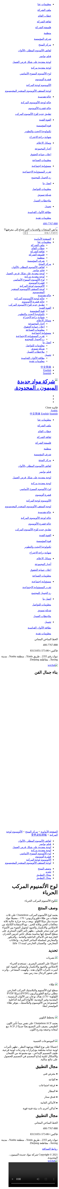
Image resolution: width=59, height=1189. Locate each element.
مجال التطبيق (43, 874)
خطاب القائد (44, 15)
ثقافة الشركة (44, 21)
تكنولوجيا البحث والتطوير (37, 131)
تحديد (48, 871)
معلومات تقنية (43, 218)
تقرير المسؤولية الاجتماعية (36, 171)
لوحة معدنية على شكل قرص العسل (31, 62)
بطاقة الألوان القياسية (39, 212)
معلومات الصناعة (41, 160)
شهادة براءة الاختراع (40, 137)
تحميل (48, 206)
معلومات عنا (44, 4)
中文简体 (46, 367)
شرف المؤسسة (42, 38)
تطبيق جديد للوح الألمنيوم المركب (33, 114)
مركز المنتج (45, 44)
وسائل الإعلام (44, 142)
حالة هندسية (44, 96)
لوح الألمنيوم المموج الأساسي (35, 73)
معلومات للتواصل (41, 189)
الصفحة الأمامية (42, 238)
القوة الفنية (45, 119)
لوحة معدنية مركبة (41, 67)
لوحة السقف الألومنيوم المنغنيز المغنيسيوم (28, 90)
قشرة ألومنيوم (43, 79)
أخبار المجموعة (43, 148)
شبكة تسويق (44, 194)
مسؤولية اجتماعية (41, 166)
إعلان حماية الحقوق (40, 154)
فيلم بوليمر (45, 56)
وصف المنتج (44, 868)
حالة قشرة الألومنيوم (39, 108)
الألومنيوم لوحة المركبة (38, 85)
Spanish (47, 373)
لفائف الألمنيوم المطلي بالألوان (34, 50)
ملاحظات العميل (42, 200)
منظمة (47, 33)
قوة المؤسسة (43, 125)
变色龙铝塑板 (39, 834)
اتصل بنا (47, 183)
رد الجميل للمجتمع (41, 177)
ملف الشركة (44, 10)
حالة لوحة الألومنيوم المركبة (36, 102)
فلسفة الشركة (43, 27)
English (47, 370)
